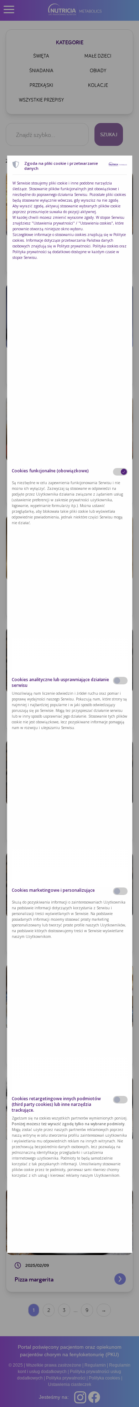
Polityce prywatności (74, 246)
